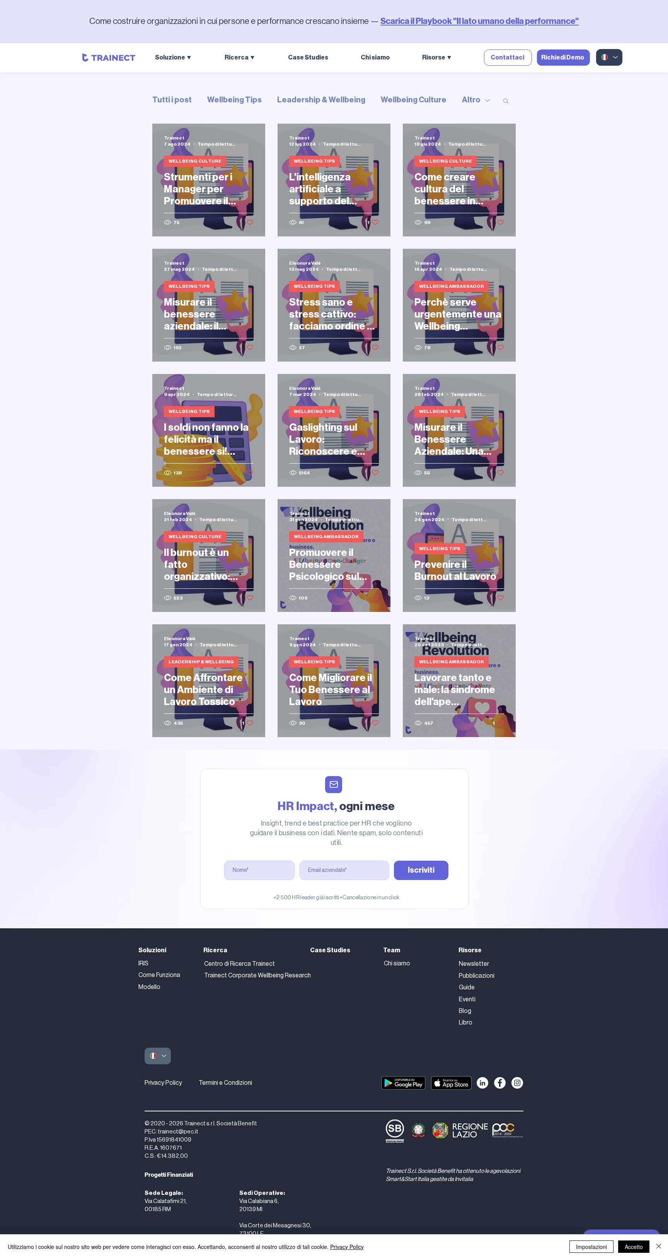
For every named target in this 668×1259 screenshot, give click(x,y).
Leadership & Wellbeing (321, 100)
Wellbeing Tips (234, 100)
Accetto (634, 1247)
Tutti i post (172, 100)
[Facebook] (500, 1083)
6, (276, 1201)
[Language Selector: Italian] (609, 57)
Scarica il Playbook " (418, 21)
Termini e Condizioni (225, 1083)
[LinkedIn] (482, 1083)
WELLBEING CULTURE (195, 161)
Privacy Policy (163, 1083)
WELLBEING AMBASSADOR (451, 286)
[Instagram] (517, 1083)
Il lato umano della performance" (518, 21)
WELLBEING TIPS (314, 161)
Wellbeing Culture (413, 100)
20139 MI (250, 1209)
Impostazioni (591, 1247)
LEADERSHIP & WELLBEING (201, 661)
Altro (471, 100)
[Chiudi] (658, 1246)
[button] (184, 57)
